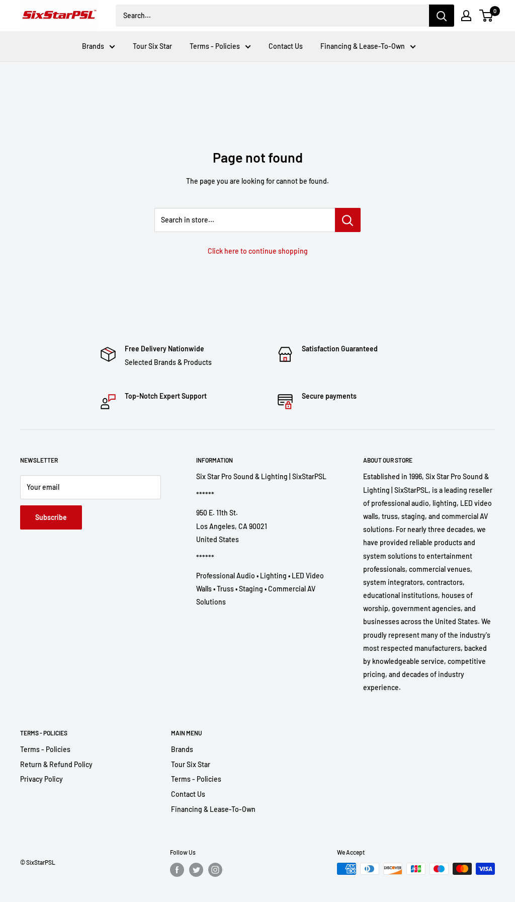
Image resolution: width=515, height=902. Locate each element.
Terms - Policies (215, 46)
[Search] (441, 16)
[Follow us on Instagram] (215, 870)
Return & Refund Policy (56, 764)
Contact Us (286, 46)
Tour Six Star (152, 46)
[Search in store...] (348, 220)
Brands (93, 46)
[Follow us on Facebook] (177, 870)
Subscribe (51, 517)
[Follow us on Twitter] (196, 870)
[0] (486, 16)
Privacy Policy (41, 779)
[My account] (466, 15)
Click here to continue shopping (258, 251)
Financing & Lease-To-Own (362, 46)
